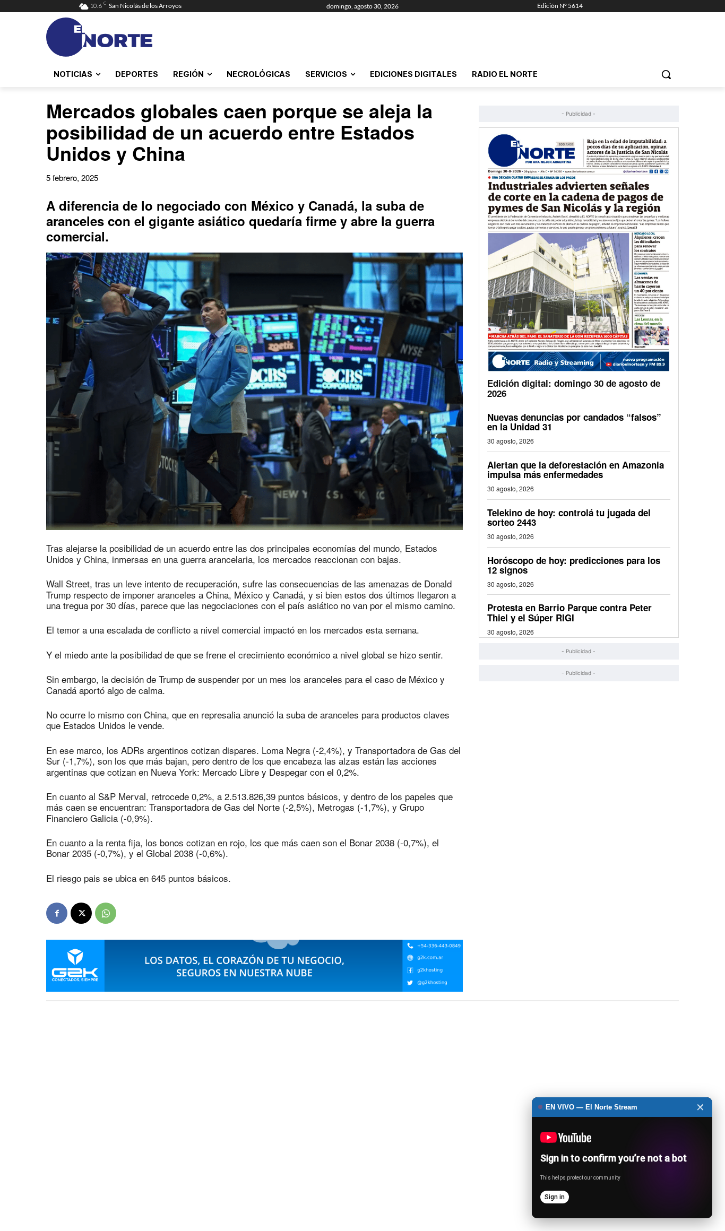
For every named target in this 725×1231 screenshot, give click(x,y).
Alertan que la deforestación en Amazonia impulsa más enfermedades (575, 469)
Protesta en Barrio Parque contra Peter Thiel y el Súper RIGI (569, 612)
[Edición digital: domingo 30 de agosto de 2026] (578, 252)
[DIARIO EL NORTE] (141, 37)
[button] (666, 74)
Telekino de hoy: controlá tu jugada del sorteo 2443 (569, 517)
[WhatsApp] (105, 913)
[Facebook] (56, 913)
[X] (81, 913)
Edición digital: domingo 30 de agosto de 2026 (573, 388)
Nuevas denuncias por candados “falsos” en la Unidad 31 (574, 422)
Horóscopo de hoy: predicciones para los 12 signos (573, 565)
